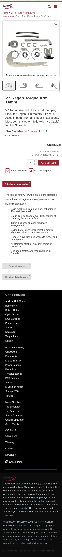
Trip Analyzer (12, 411)
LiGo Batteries (12, 319)
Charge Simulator (14, 420)
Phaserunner (12, 323)
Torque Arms (31, 13)
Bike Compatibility (14, 347)
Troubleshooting (13, 374)
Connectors (11, 352)
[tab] (18, 184)
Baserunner (11, 306)
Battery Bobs (12, 310)
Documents (11, 356)
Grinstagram (15, 462)
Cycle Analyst (12, 314)
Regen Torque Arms (11, 16)
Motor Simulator (13, 402)
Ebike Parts (16, 13)
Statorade (10, 332)
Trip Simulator (12, 406)
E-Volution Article (14, 387)
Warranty (10, 442)
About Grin (10, 429)
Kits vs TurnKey (13, 360)
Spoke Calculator (14, 415)
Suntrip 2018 (12, 391)
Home (5, 13)
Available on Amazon (25, 131)
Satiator (9, 327)
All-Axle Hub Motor (15, 301)
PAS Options (12, 378)
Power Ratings (13, 365)
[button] (55, 26)
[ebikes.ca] (8, 6)
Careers (9, 448)
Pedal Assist (11, 369)
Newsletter (10, 455)
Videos (9, 382)
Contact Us (11, 436)
